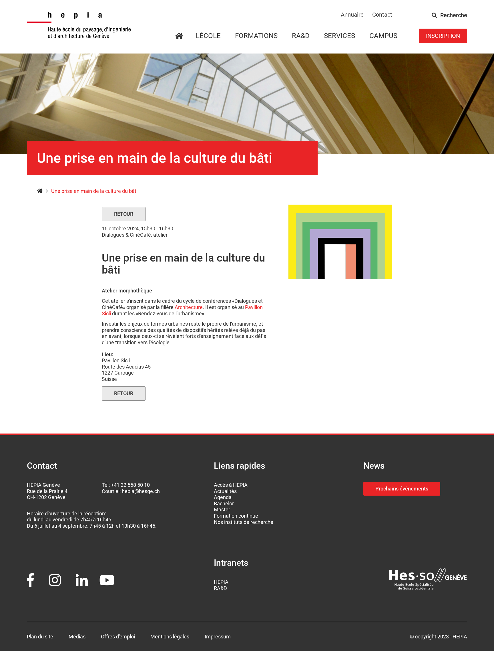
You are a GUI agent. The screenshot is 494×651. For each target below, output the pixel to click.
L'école (208, 36)
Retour (123, 214)
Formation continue (236, 516)
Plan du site (40, 637)
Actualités (225, 491)
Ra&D (301, 36)
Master (222, 509)
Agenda (223, 497)
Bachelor (224, 503)
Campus (383, 36)
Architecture (189, 307)
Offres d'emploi (118, 637)
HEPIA (39, 191)
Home (186, 36)
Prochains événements (401, 489)
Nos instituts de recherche (243, 522)
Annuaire (352, 14)
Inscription (443, 35)
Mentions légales (169, 637)
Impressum (218, 637)
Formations (256, 36)
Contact (382, 14)
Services (339, 36)
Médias (77, 637)
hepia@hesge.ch (141, 491)
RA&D (220, 588)
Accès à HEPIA (231, 485)
